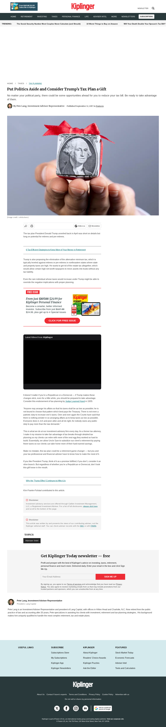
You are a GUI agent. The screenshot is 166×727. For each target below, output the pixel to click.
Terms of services (74, 584)
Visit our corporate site (115, 721)
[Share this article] (25, 226)
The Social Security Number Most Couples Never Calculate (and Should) (49, 24)
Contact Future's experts (57, 697)
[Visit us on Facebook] (66, 711)
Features (100, 106)
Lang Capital (76, 609)
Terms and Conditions (78, 697)
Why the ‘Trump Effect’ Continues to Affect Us (46, 481)
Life (87, 17)
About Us (40, 697)
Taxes (54, 17)
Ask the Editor (89, 671)
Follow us (81, 226)
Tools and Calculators (125, 671)
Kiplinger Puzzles (91, 666)
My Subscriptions (59, 660)
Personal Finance (71, 17)
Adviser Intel (100, 17)
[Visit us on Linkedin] (85, 711)
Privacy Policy (94, 697)
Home (10, 83)
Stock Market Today (124, 655)
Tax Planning (35, 83)
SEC (82, 526)
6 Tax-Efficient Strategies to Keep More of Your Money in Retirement (56, 250)
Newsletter (96, 226)
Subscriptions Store (60, 655)
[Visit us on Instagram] (76, 711)
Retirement (27, 17)
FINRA (93, 526)
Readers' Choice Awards (94, 660)
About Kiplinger (90, 655)
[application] (62, 362)
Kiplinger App (57, 666)
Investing (42, 17)
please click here (90, 506)
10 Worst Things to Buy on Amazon (102, 24)
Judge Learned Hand (75, 401)
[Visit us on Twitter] (57, 711)
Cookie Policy (107, 697)
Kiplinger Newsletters (61, 671)
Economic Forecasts (124, 660)
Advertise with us (122, 697)
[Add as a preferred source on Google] (101, 711)
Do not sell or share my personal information (83, 702)
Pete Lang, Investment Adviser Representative (40, 106)
